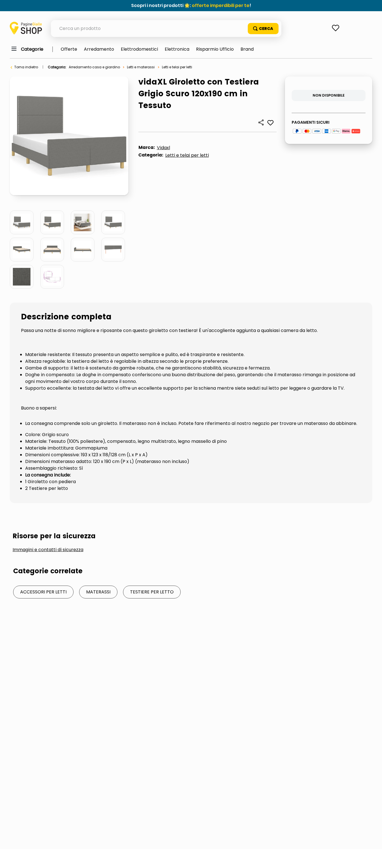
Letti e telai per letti (177, 67)
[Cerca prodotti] (263, 28)
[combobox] (166, 28)
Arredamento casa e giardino (94, 67)
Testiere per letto (152, 592)
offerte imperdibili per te (220, 5)
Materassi (98, 592)
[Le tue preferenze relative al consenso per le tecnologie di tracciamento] (372, 839)
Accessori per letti (43, 592)
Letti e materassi (141, 67)
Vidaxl (163, 147)
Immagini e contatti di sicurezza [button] (48, 549)
